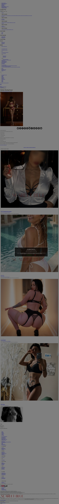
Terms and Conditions (23, 253)
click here (34, 253)
